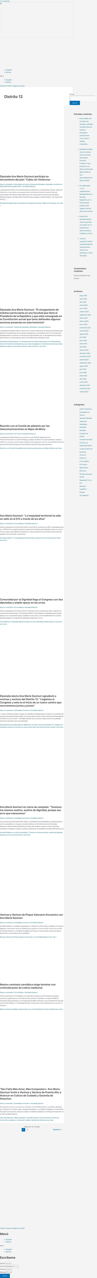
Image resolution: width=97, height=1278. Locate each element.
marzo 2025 (84, 305)
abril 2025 (83, 302)
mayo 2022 (83, 376)
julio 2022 (83, 369)
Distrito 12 (83, 458)
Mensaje (3, 1272)
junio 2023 (83, 340)
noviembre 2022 (85, 356)
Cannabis (83, 430)
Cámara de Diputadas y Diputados (41, 184)
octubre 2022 (84, 360)
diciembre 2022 (85, 353)
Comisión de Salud (86, 439)
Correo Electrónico (6, 1266)
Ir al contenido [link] (5, 1)
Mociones (83, 471)
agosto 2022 (84, 366)
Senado (82, 492)
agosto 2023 (84, 334)
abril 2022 (83, 379)
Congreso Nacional (86, 449)
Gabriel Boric (17, 186)
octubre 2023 (84, 331)
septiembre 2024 (85, 315)
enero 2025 (83, 308)
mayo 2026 (83, 295)
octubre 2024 (84, 312)
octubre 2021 (84, 392)
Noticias (8, 72)
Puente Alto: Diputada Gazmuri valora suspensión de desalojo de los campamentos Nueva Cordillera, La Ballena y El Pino (86, 224)
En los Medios (19, 523)
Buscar (72, 94)
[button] (48, 76)
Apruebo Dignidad (86, 418)
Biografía (9, 70)
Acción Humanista (86, 409)
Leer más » (31, 344)
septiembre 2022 (85, 363)
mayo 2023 (83, 344)
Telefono (3, 1269)
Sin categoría (84, 495)
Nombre (3, 1263)
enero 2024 (83, 324)
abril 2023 (83, 347)
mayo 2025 (83, 299)
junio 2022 (83, 372)
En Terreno (18, 434)
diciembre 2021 (85, 385)
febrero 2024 (84, 321)
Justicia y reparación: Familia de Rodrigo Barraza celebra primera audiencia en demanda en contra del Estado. (86, 247)
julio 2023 (83, 337)
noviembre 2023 (85, 328)
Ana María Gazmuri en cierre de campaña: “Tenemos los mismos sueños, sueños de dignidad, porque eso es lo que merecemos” (31, 810)
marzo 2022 (84, 382)
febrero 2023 (84, 350)
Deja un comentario (6, 184)
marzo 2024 (84, 318)
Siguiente (57, 1129)
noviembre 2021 (85, 388)
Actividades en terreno (22, 184)
